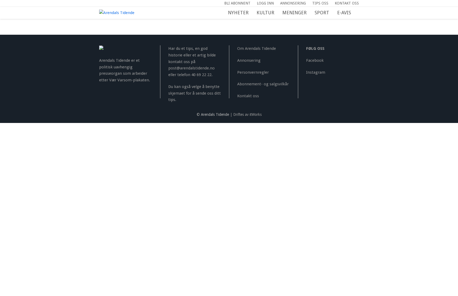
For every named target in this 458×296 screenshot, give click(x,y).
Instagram (315, 72)
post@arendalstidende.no (191, 68)
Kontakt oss (248, 96)
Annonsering (249, 60)
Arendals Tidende (215, 114)
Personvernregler (253, 72)
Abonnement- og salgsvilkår (263, 84)
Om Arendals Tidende (256, 48)
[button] (359, 13)
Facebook (315, 60)
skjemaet (176, 93)
